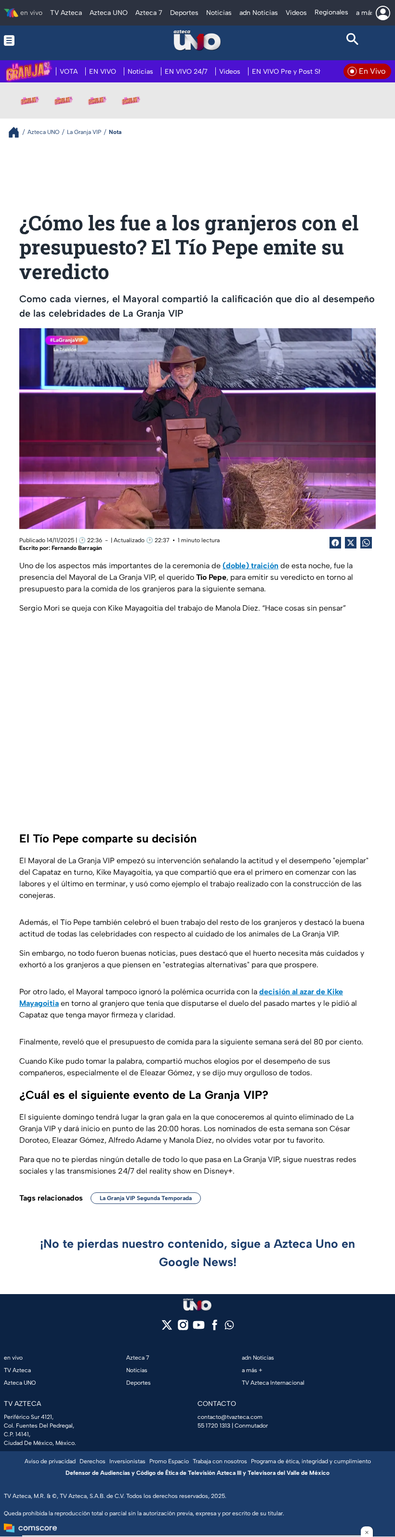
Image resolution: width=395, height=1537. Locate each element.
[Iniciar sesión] (383, 13)
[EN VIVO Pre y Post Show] (63, 100)
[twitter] (167, 1328)
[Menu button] (42, 40)
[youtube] (199, 1328)
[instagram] (183, 1328)
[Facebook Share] (335, 542)
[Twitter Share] (350, 542)
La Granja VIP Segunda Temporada (146, 1198)
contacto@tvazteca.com (230, 1417)
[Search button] (352, 40)
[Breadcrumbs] (17, 132)
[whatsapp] (229, 1327)
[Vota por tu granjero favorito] (29, 100)
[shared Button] (366, 542)
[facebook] (215, 1328)
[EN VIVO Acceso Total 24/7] (131, 100)
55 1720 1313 (214, 1425)
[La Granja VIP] (97, 100)
